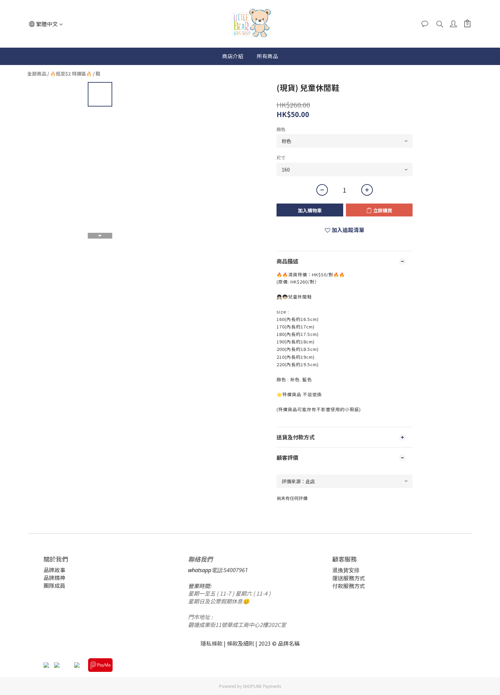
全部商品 (36, 73)
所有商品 (267, 56)
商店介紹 (232, 56)
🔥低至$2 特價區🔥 (71, 73)
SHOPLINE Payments (262, 686)
